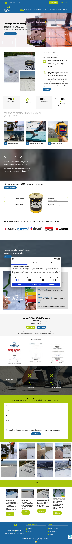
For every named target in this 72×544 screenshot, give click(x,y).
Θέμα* (7, 415)
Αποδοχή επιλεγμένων (36, 284)
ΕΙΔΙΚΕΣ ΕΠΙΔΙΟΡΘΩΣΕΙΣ (52, 9)
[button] (63, 2)
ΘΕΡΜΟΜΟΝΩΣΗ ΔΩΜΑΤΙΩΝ (54, 529)
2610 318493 (29, 528)
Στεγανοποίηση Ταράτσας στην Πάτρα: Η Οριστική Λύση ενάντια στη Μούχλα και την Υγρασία (27, 504)
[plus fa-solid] (5, 143)
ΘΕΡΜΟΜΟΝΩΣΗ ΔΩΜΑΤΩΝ (40, 9)
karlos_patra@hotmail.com (15, 2)
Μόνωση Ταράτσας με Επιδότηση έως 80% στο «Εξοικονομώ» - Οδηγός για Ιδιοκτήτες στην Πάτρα (59, 504)
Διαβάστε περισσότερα (9, 514)
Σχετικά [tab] (52, 262)
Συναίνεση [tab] (19, 262)
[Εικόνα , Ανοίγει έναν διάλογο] (36, 201)
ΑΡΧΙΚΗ (21, 9)
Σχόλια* (7, 420)
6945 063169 (29, 529)
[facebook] (6, 3)
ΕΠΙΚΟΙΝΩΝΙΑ (65, 9)
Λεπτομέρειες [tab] (36, 262)
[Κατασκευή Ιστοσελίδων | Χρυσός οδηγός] (36, 542)
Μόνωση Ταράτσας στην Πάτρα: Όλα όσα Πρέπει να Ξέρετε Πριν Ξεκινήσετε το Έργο (43, 503)
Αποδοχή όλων (52, 284)
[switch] (29, 280)
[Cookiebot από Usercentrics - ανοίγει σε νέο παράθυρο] (55, 259)
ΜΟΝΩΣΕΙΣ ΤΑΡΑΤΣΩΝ (28, 9)
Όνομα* (7, 405)
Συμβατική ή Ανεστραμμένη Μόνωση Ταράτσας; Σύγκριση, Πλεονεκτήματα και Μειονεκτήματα (12, 505)
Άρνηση (19, 284)
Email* (7, 410)
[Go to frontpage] (8, 9)
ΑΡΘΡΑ (59, 9)
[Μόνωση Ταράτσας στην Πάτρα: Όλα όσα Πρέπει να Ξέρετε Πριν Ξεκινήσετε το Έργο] (43, 492)
